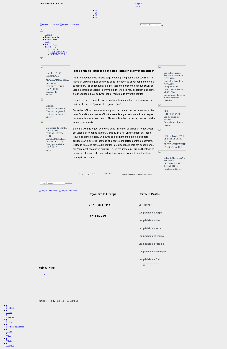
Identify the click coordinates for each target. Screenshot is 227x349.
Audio (47, 42)
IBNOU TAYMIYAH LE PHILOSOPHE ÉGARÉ (174, 139)
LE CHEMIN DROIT (56, 139)
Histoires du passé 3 (55, 114)
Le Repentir (144, 204)
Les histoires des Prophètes (172, 118)
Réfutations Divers (173, 169)
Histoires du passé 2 (55, 111)
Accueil (48, 35)
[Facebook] (96, 10)
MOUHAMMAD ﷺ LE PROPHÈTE (57, 81)
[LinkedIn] (96, 17)
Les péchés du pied (149, 220)
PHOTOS (49, 44)
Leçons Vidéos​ (51, 39)
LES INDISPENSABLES (173, 112)
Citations (50, 105)
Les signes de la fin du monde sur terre (174, 96)
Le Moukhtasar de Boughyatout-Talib (55, 143)
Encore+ (48, 47)
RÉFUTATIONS (57, 54)
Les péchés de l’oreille (151, 243)
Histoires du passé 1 (55, 108)
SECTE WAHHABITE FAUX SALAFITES (175, 145)
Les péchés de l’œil (149, 259)
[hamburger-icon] (41, 30)
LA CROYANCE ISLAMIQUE (54, 74)
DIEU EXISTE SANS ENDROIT (174, 159)
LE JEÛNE (51, 92)
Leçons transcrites (52, 37)
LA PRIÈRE (52, 89)
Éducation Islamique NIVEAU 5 (173, 82)
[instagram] (96, 15)
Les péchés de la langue (152, 251)
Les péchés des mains (151, 236)
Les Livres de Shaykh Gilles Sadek (56, 129)
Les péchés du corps (150, 212)
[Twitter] (96, 13)
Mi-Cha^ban (170, 92)
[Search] (162, 25)
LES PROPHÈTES (55, 86)
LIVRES (54, 49)
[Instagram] (44, 278)
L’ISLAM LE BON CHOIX (55, 134)
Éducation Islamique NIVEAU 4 (173, 77)
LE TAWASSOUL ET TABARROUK (174, 164)
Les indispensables (173, 73)
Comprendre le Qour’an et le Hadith (174, 88)
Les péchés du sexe (149, 228)
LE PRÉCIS (51, 147)
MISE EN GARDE (58, 52)
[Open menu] (55, 47)
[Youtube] (44, 280)
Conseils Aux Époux (173, 122)
